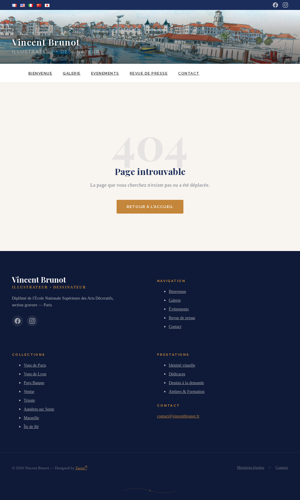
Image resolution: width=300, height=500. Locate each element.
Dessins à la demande (186, 382)
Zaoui (81, 468)
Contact (188, 73)
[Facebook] (275, 5)
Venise (29, 391)
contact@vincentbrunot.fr (178, 416)
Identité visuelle (182, 365)
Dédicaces (177, 374)
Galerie (71, 73)
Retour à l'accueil (150, 206)
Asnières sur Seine (39, 409)
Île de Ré (31, 426)
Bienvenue (40, 73)
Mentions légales (250, 467)
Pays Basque (34, 382)
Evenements (105, 73)
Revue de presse (149, 73)
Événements (179, 309)
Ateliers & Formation (186, 391)
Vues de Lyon (35, 374)
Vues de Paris (35, 365)
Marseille (31, 417)
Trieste (29, 400)
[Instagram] (285, 5)
